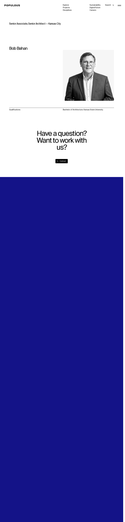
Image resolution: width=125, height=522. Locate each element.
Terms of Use (41, 513)
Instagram (108, 258)
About (38, 258)
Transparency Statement (73, 513)
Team (38, 261)
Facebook (94, 261)
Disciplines (67, 10)
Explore (66, 5)
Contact (66, 266)
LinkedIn (93, 258)
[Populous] (13, 5)
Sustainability (95, 5)
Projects (66, 8)
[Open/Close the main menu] (119, 5)
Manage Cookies (96, 513)
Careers (93, 10)
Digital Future (95, 8)
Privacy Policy (14, 513)
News (65, 263)
